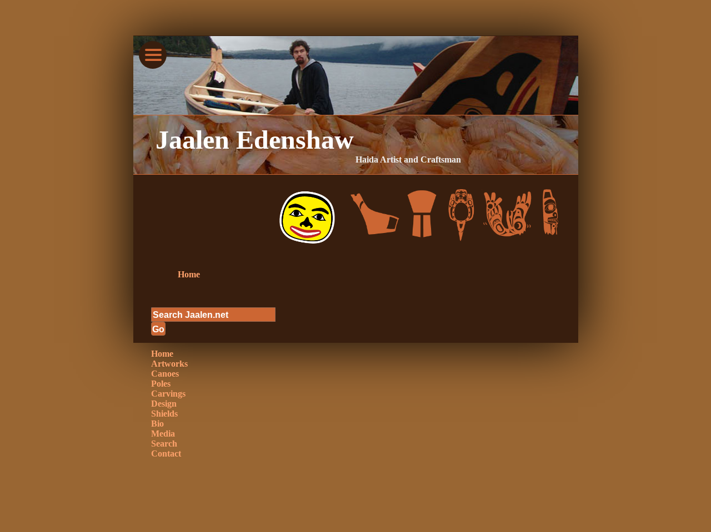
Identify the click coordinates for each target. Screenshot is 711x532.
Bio (157, 423)
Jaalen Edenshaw (255, 139)
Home (189, 274)
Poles (161, 383)
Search (164, 443)
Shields (164, 413)
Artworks (169, 363)
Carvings (168, 393)
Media (163, 433)
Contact (166, 453)
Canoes (165, 373)
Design (164, 403)
